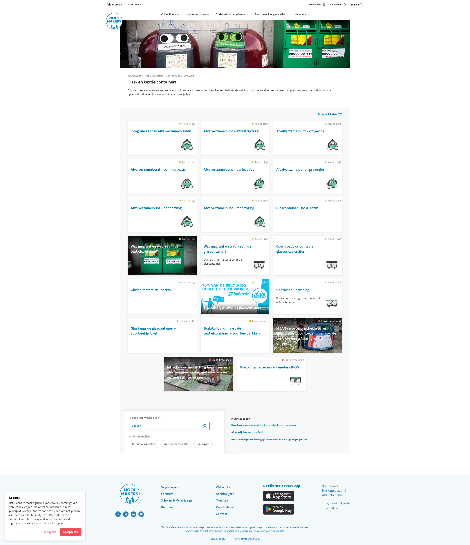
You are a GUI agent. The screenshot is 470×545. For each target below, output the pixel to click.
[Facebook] (118, 514)
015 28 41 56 (330, 508)
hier (29, 519)
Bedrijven (167, 507)
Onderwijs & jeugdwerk (230, 14)
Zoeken (355, 4)
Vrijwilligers (168, 14)
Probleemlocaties (153, 75)
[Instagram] (126, 514)
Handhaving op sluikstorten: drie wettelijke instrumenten (263, 425)
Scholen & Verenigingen (177, 500)
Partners (167, 494)
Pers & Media (225, 507)
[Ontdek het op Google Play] (278, 509)
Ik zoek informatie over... (144, 417)
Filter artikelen (327, 114)
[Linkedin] (133, 514)
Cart (323, 4)
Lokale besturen (196, 14)
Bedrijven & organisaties (270, 14)
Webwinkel (315, 4)
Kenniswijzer (135, 75)
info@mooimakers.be (336, 503)
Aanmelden (336, 4)
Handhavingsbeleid (144, 444)
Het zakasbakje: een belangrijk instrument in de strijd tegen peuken (269, 439)
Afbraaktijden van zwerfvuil (247, 432)
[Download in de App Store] (278, 496)
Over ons (300, 14)
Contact (221, 514)
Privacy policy (217, 538)
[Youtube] (141, 514)
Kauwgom (203, 444)
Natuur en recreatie (176, 444)
